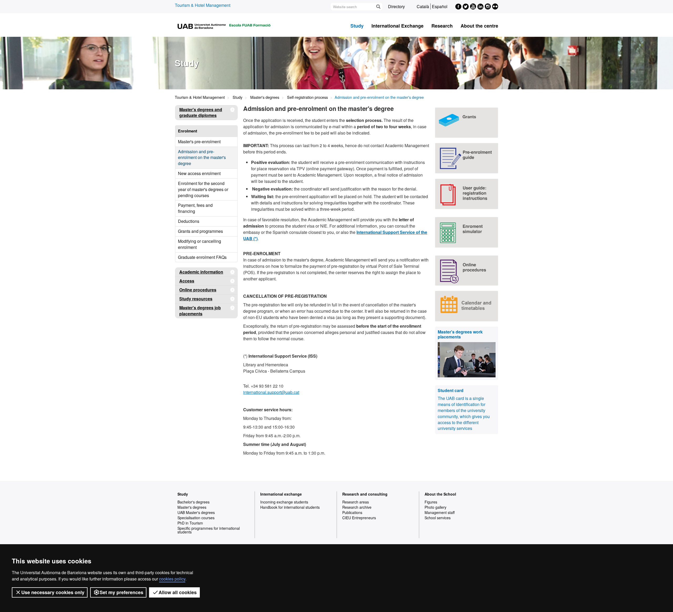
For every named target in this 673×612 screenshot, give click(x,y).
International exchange (281, 494)
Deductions (188, 221)
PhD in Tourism (190, 523)
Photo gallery (435, 507)
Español (439, 6)
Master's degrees (264, 97)
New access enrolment (199, 173)
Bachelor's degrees (193, 502)
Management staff (440, 512)
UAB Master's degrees (196, 512)
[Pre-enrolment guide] (466, 158)
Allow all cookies (178, 592)
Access (186, 281)
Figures (431, 502)
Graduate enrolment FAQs (202, 257)
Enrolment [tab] (187, 131)
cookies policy (172, 579)
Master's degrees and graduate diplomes (200, 112)
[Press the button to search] (378, 6)
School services (438, 517)
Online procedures (197, 290)
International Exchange (397, 25)
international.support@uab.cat (271, 392)
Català (423, 6)
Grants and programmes (200, 231)
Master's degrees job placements (200, 311)
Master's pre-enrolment (199, 141)
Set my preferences (121, 592)
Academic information (201, 272)
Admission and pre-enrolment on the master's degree (202, 157)
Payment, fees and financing (195, 208)
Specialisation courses (196, 517)
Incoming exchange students (284, 502)
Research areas (355, 502)
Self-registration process (307, 97)
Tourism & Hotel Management (202, 5)
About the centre (479, 25)
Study (357, 25)
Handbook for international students (290, 507)
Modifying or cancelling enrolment (199, 244)
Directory (396, 6)
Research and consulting (365, 494)
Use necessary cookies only (52, 592)
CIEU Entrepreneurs (359, 517)
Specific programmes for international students (208, 530)
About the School (440, 494)
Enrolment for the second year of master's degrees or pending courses (203, 189)
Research (442, 25)
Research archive (356, 507)
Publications (352, 512)
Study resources (195, 299)
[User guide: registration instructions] (466, 194)
